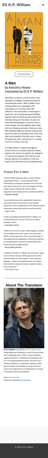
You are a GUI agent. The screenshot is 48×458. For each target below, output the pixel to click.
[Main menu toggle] (43, 4)
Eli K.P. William (16, 5)
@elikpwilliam (26, 380)
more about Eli (13, 377)
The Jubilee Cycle (34, 350)
